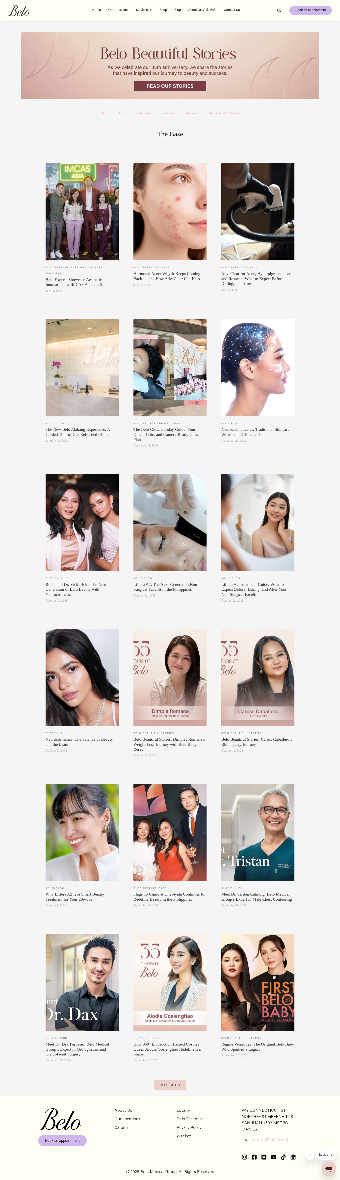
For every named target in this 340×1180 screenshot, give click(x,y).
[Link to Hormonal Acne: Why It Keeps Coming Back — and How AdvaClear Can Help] (170, 211)
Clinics (61, 423)
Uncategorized (146, 1037)
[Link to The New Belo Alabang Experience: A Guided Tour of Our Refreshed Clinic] (82, 367)
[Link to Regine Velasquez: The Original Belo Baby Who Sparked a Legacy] (257, 982)
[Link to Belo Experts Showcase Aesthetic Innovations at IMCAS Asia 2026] (82, 211)
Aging (138, 578)
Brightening (153, 423)
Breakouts (152, 267)
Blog (50, 267)
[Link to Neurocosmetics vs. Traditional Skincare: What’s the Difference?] (257, 367)
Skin (104, 113)
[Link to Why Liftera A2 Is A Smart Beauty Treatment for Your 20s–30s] (82, 832)
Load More (170, 1085)
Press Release (66, 267)
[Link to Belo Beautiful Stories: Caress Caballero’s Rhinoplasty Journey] (257, 677)
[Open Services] (150, 10)
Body (121, 113)
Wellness (169, 113)
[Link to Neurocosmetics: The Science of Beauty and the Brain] (82, 677)
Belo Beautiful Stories (224, 113)
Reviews (192, 113)
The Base (94, 267)
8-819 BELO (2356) (270, 1140)
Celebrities (143, 113)
